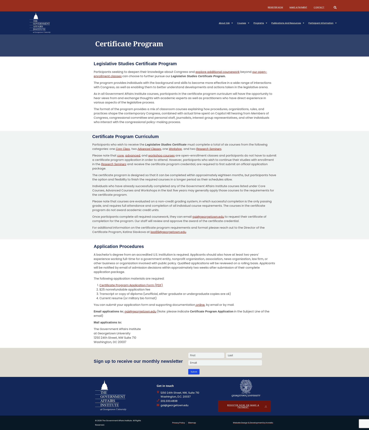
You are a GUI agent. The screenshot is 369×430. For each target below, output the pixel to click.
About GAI (224, 23)
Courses (241, 23)
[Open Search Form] (335, 7)
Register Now (275, 7)
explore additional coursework (217, 72)
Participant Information (320, 23)
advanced (132, 155)
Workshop (175, 148)
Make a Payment (298, 7)
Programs (259, 23)
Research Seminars (208, 148)
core (120, 155)
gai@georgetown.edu (208, 217)
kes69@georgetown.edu (168, 232)
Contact (319, 7)
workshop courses (161, 155)
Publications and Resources (286, 23)
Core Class (123, 148)
